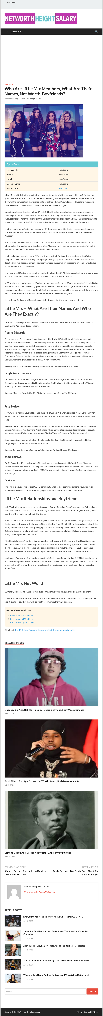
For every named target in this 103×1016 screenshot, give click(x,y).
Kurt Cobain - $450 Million (22, 622)
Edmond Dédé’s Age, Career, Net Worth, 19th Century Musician (38, 852)
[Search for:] (51, 991)
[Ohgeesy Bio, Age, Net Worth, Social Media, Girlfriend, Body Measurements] (51, 707)
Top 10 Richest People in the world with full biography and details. (45, 630)
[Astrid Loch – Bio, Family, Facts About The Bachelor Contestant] (13, 946)
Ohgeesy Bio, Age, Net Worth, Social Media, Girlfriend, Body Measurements (44, 709)
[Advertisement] (51, 59)
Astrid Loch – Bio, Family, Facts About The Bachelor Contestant (54, 945)
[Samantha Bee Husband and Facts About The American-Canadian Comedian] (13, 931)
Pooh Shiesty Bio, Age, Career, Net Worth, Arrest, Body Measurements (42, 781)
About (79, 1012)
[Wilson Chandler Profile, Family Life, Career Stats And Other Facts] (13, 960)
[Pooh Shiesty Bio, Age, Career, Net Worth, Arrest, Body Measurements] (51, 778)
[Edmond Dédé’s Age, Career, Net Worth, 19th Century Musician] (51, 849)
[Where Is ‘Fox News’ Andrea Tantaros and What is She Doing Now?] (13, 975)
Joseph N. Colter (36, 99)
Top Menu (11, 3)
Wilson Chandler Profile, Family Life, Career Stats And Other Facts (56, 960)
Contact (87, 1012)
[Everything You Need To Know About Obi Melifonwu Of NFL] (13, 917)
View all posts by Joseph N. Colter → (39, 892)
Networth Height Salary (30, 1012)
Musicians (9, 84)
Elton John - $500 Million (21, 615)
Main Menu (15, 31)
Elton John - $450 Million (21, 619)
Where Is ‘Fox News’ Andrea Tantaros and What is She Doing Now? (56, 975)
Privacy (95, 1012)
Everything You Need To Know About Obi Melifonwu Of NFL (53, 916)
